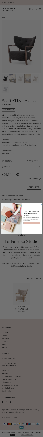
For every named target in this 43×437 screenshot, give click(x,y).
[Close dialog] (40, 204)
